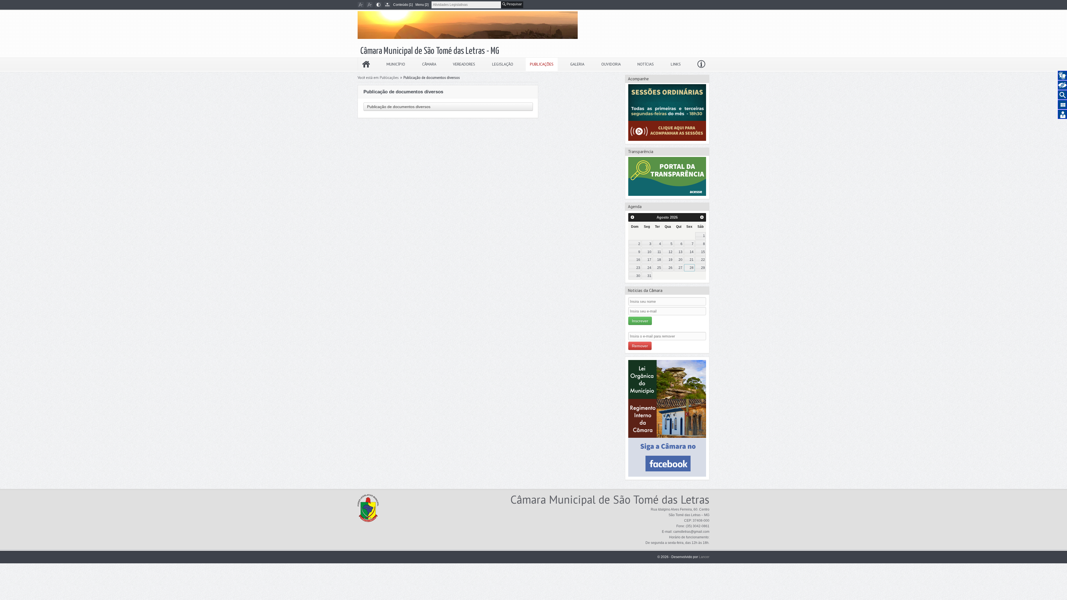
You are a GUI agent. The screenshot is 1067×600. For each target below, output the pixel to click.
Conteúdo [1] (403, 5)
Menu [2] (421, 5)
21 (692, 260)
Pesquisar (514, 4)
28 (692, 268)
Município (396, 64)
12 (670, 252)
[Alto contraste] (378, 5)
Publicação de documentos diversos (398, 106)
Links (676, 64)
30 (638, 276)
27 (680, 268)
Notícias (645, 64)
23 (638, 268)
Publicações (542, 64)
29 (703, 268)
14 (692, 252)
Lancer (704, 557)
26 (670, 268)
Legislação (502, 64)
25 (659, 268)
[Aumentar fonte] (370, 5)
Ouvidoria (611, 64)
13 (680, 252)
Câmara (429, 64)
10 (649, 252)
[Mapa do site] (387, 5)
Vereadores (464, 64)
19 (670, 260)
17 (649, 260)
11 (659, 252)
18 (659, 260)
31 (649, 276)
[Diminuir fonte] (361, 5)
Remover (640, 346)
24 (649, 268)
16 (638, 260)
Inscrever (640, 321)
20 (680, 260)
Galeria (577, 64)
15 (703, 252)
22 (703, 260)
